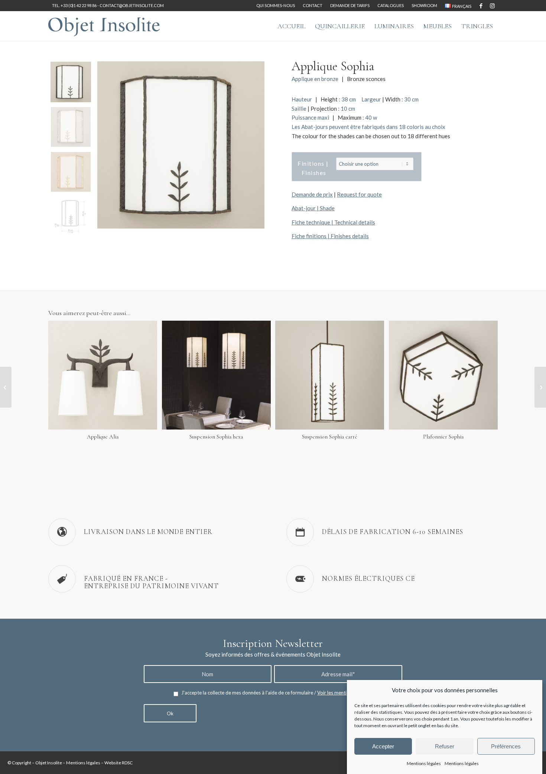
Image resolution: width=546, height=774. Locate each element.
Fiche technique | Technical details (333, 222)
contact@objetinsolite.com (132, 5)
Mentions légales (424, 763)
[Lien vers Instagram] (492, 5)
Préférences (506, 746)
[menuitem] (276, 5)
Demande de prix (312, 194)
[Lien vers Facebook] (480, 5)
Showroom (424, 5)
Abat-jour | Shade (313, 208)
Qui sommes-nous (275, 5)
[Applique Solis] (6, 387)
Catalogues (390, 5)
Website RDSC (118, 762)
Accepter (383, 746)
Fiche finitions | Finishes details (330, 236)
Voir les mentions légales (343, 693)
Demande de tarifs (350, 5)
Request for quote (359, 194)
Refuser (444, 746)
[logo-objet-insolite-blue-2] (104, 26)
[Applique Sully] (540, 387)
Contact (312, 5)
